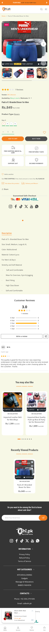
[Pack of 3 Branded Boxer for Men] (24, 469)
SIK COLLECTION (13, 413)
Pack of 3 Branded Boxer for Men (24, 486)
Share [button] (6, 189)
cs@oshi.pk (27, 603)
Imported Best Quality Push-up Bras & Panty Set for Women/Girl (36, 419)
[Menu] (46, 9)
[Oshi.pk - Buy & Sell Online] (6, 9)
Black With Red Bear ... (20, 612)
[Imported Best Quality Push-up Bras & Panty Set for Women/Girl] (36, 402)
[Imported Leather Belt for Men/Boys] (12, 402)
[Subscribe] (43, 518)
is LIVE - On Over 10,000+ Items (28, 2)
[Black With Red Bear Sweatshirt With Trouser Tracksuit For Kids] (8, 615)
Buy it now (36, 139)
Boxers (17, 114)
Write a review (21, 336)
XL (15, 124)
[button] (2, 3)
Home (4, 16)
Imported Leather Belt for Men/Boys (13, 418)
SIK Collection (11, 95)
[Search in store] (41, 9)
